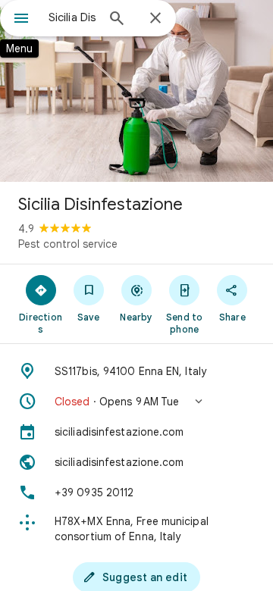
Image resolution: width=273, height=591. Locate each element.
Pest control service (68, 244)
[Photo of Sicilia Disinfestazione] (136, 91)
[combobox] (72, 17)
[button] (136, 401)
